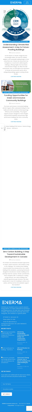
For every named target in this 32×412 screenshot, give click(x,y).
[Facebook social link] (13, 409)
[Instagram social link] (15, 409)
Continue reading (16, 76)
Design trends (7, 41)
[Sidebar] (2, 126)
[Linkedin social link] (19, 409)
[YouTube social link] (17, 409)
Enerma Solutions (16, 41)
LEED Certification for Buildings (23, 348)
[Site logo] (16, 2)
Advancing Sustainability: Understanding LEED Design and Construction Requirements (23, 336)
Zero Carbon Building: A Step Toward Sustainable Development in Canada (16, 254)
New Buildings (24, 41)
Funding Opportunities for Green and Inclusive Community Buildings (16, 98)
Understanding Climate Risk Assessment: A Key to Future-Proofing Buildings (16, 47)
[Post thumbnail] (8, 338)
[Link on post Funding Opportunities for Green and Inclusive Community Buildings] (16, 86)
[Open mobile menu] (1, 2)
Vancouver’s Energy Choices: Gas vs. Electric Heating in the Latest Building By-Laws (23, 361)
